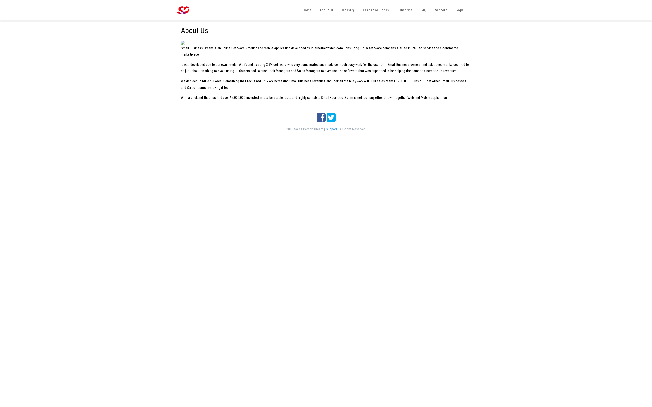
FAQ (423, 10)
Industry (347, 10)
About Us (326, 10)
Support (440, 10)
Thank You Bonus (375, 10)
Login (459, 10)
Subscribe (404, 10)
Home (306, 10)
